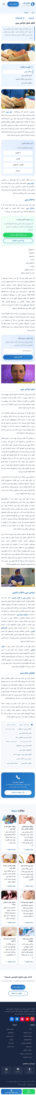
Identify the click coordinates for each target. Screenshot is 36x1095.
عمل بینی (9, 112)
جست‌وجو (29, 1047)
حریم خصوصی (31, 1085)
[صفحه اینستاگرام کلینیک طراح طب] (32, 1019)
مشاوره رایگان (13, 4)
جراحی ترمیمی (10, 1036)
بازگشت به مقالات (16, 993)
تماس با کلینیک (17, 241)
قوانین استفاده (22, 1085)
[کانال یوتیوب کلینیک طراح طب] (27, 1019)
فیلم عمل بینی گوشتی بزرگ (23, 737)
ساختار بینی (28, 71)
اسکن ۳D (11, 1043)
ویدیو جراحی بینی (12, 763)
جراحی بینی (30, 183)
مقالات (26, 13)
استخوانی (18, 153)
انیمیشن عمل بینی (25, 750)
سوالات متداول (27, 1050)
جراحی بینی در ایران (10, 729)
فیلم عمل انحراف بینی (25, 733)
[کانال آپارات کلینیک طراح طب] (22, 1019)
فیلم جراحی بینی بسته (26, 741)
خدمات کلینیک (27, 1033)
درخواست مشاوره (17, 792)
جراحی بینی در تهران (25, 729)
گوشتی (18, 159)
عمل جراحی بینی (27, 75)
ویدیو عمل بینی (26, 763)
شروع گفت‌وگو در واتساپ (17, 235)
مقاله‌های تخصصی (26, 1043)
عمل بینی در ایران (11, 725)
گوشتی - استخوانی (18, 165)
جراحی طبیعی (10, 1029)
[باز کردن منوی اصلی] (4, 4)
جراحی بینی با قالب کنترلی (24, 79)
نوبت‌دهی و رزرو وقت (26, 1054)
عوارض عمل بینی (26, 83)
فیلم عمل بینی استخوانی (24, 745)
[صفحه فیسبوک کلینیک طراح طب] (12, 1019)
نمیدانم (18, 171)
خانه (33, 13)
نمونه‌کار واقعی (28, 1040)
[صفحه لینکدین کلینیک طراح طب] (17, 1019)
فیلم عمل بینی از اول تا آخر (22, 754)
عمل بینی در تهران (24, 725)
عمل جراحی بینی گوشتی (11, 741)
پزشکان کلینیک (27, 1036)
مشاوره (12, 1040)
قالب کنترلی (10, 1047)
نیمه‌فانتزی (11, 1033)
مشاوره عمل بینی (22, 614)
